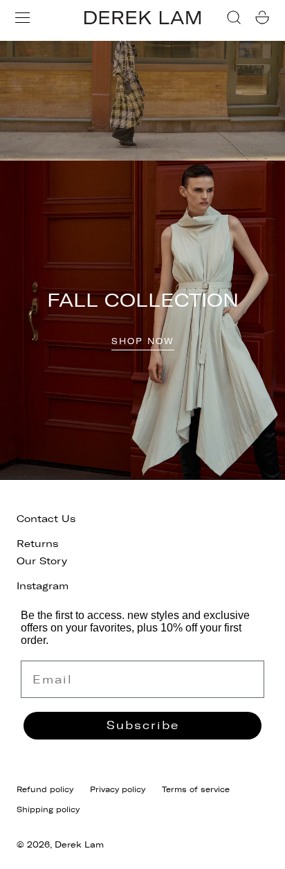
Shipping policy (48, 809)
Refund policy (45, 789)
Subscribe (143, 725)
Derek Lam (79, 845)
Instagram (42, 586)
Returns (37, 544)
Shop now (142, 341)
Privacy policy (117, 789)
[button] (22, 17)
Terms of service (196, 789)
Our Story (42, 561)
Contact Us (46, 519)
